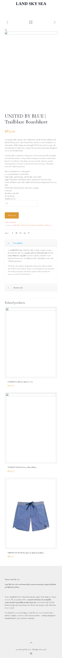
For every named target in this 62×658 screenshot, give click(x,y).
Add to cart (12, 215)
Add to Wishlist (10, 222)
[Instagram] (31, 653)
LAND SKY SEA (31, 3)
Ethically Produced (19, 225)
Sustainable (39, 225)
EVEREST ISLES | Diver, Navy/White (22, 467)
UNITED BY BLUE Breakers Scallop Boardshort (26, 553)
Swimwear (48, 225)
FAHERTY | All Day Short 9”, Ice (20, 382)
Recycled (30, 225)
